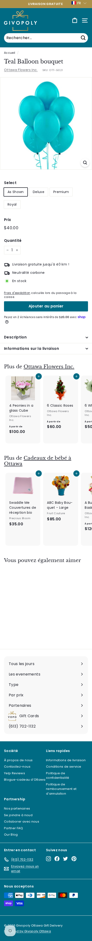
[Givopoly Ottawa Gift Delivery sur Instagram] (48, 858)
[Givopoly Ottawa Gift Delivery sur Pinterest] (73, 858)
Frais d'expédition (17, 293)
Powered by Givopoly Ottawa (27, 931)
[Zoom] (85, 162)
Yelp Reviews (14, 773)
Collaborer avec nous (21, 821)
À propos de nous (18, 760)
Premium (61, 191)
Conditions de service (63, 766)
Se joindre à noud (18, 815)
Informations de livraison (66, 760)
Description (15, 337)
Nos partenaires (17, 808)
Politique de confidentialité (57, 775)
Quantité (13, 240)
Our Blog (11, 834)
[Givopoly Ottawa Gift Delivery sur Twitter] (65, 858)
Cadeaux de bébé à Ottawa (37, 461)
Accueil (9, 53)
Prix (7, 219)
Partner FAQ (13, 828)
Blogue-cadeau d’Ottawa (25, 779)
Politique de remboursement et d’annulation (61, 789)
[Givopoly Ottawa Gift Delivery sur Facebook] (56, 858)
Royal (12, 204)
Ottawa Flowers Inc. (21, 70)
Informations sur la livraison (31, 348)
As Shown (16, 191)
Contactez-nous (17, 766)
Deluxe (38, 191)
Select (10, 182)
